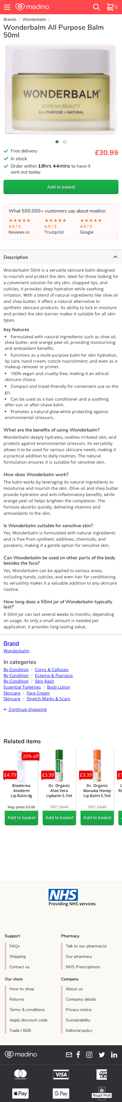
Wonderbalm (34, 19)
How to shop (21, 989)
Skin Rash (44, 681)
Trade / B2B (20, 1030)
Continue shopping (27, 709)
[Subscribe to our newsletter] (67, 1055)
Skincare (12, 693)
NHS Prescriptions (83, 967)
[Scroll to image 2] (65, 141)
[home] (42, 7)
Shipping (17, 956)
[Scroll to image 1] (57, 141)
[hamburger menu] (7, 7)
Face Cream (38, 693)
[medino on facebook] (76, 1055)
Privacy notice (79, 1010)
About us (74, 989)
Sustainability (78, 1020)
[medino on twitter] (100, 1055)
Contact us (19, 967)
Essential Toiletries (22, 687)
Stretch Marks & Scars (48, 698)
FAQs (14, 946)
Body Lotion (58, 687)
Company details (81, 999)
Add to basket (61, 187)
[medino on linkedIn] (112, 1055)
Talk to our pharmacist (86, 946)
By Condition (16, 669)
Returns (16, 999)
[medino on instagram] (87, 1055)
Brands (10, 19)
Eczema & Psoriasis (54, 675)
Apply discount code (28, 1020)
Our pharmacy (79, 956)
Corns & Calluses (51, 669)
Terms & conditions (27, 1010)
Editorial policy (79, 1030)
